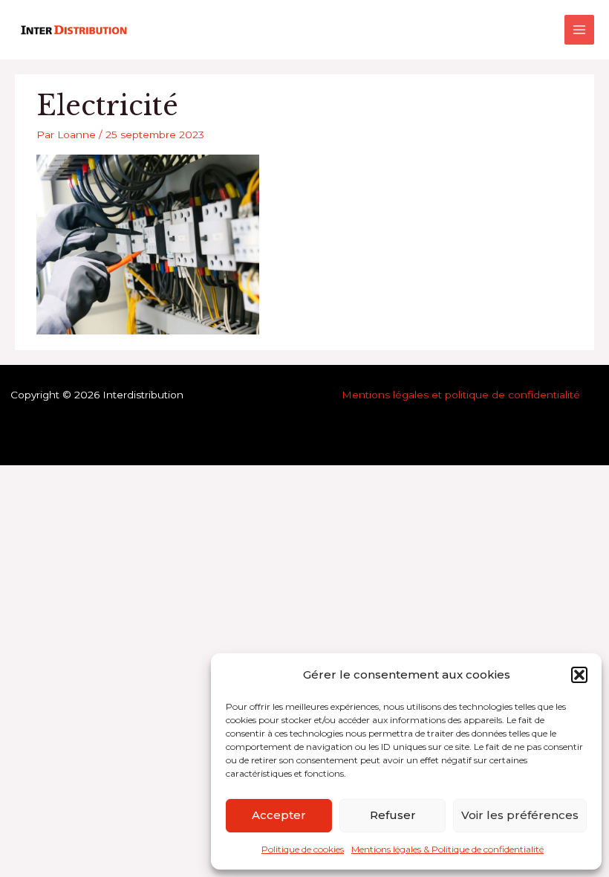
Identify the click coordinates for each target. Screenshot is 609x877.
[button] (579, 674)
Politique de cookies (302, 849)
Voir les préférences (520, 815)
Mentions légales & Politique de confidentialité (447, 849)
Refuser (393, 815)
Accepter (279, 815)
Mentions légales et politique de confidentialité (461, 395)
